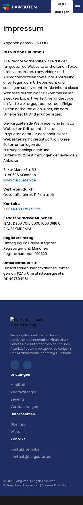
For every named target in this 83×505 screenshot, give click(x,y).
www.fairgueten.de (19, 180)
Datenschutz (12, 485)
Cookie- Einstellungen (57, 485)
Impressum (31, 485)
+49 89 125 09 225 (25, 209)
